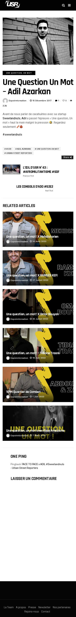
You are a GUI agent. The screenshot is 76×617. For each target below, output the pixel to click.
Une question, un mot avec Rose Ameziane (35, 430)
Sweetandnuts (11, 118)
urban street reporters (19, 153)
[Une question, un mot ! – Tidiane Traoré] (38, 345)
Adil (24, 118)
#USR (8, 149)
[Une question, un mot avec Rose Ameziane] (38, 423)
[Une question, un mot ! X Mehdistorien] (38, 229)
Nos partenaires (62, 607)
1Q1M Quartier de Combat (23, 392)
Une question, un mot (19, 73)
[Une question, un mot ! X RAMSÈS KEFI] (38, 268)
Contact (45, 611)
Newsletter (44, 607)
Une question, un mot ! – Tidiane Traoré (33, 353)
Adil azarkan (24, 149)
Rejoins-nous (31, 611)
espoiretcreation (17, 100)
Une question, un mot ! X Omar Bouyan (32, 314)
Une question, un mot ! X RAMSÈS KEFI (31, 275)
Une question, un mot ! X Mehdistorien (32, 236)
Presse (32, 607)
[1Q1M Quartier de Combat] (38, 384)
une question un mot (48, 149)
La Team (9, 607)
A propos (21, 607)
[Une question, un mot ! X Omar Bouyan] (38, 306)
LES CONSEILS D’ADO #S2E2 (34, 188)
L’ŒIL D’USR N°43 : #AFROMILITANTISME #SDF (41, 171)
